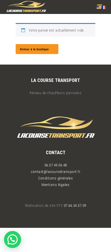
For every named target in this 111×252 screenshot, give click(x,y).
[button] (12, 239)
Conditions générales (55, 178)
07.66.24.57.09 (75, 205)
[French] (104, 7)
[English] (99, 7)
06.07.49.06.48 (55, 165)
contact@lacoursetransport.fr (55, 172)
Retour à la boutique (34, 49)
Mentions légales (55, 185)
